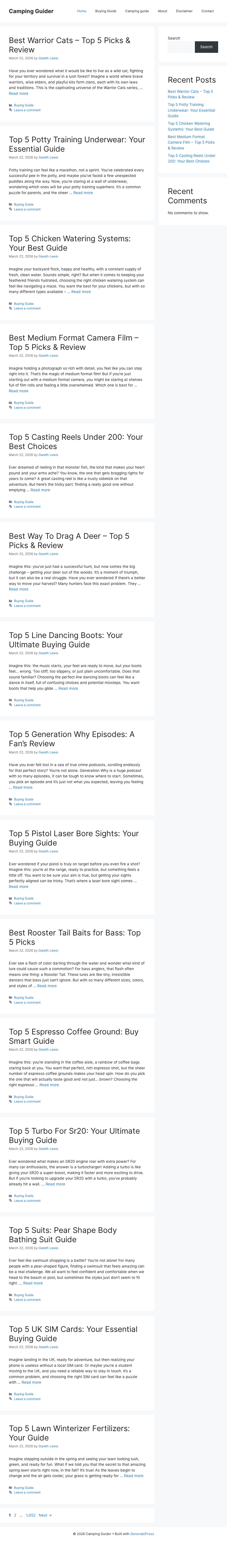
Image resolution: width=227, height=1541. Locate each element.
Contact (208, 11)
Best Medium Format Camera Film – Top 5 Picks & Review (74, 342)
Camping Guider (31, 11)
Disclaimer (184, 11)
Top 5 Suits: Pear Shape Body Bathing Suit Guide (63, 1234)
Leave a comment (27, 110)
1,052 (30, 1515)
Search (174, 38)
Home (81, 11)
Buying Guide (105, 11)
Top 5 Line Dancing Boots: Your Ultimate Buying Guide (66, 639)
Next (45, 1515)
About (162, 11)
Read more (18, 93)
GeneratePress (142, 1534)
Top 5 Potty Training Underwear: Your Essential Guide (191, 110)
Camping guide (137, 11)
